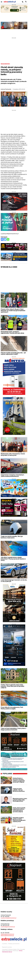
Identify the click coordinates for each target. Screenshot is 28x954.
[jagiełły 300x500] (14, 416)
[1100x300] (14, 9)
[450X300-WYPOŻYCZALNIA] (14, 201)
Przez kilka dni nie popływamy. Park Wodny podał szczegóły (12, 707)
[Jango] (14, 761)
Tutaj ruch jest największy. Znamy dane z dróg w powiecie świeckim (13, 729)
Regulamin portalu (7, 947)
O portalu (4, 943)
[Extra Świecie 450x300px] (14, 222)
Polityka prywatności (13, 943)
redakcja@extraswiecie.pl (7, 934)
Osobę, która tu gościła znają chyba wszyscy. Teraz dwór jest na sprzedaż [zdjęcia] (12, 686)
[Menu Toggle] (1, 2)
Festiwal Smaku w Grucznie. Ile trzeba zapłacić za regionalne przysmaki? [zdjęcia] (19, 780)
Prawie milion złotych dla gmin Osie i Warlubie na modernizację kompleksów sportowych (13, 310)
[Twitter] (5, 239)
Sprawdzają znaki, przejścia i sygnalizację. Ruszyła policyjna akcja (12, 332)
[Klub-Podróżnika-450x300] (14, 488)
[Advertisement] (14, 48)
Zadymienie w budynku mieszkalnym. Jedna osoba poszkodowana (12, 475)
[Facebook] (2, 239)
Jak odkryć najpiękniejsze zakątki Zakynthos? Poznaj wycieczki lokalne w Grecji (13, 559)
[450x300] (14, 508)
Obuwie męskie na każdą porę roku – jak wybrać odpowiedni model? (13, 353)
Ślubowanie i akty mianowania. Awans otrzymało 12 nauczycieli (13, 454)
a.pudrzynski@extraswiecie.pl (8, 918)
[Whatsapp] (8, 239)
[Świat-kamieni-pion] (14, 843)
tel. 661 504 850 (5, 916)
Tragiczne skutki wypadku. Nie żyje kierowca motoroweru (12, 537)
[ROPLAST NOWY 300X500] (14, 881)
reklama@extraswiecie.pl (7, 935)
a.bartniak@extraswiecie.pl (8, 926)
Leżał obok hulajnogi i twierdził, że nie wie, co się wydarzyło (14, 580)
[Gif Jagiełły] (14, 25)
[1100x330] (14, 257)
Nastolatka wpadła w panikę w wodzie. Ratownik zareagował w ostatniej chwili (19, 819)
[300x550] (14, 645)
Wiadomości (5, 64)
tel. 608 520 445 (5, 925)
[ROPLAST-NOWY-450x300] (14, 742)
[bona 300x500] (14, 603)
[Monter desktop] (14, 376)
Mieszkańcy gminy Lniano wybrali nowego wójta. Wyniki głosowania (20, 800)
